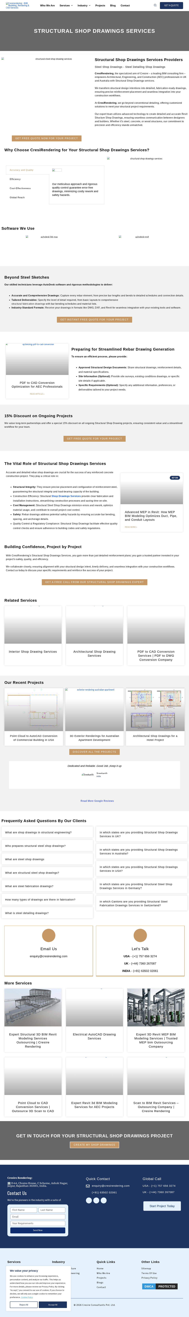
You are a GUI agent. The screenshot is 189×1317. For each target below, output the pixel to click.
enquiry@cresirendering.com (48, 956)
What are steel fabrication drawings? (29, 886)
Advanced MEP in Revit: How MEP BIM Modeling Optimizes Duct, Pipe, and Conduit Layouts (151, 515)
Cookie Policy (27, 1297)
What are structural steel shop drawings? (32, 872)
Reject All (23, 1305)
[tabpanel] (76, 185)
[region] (38, 1288)
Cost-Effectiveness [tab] (20, 188)
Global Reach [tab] (17, 197)
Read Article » (37, 394)
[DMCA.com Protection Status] (159, 1286)
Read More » (131, 527)
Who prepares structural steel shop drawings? (35, 845)
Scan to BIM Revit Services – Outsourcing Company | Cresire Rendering (156, 1107)
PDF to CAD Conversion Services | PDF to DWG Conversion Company (156, 655)
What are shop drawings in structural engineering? (38, 832)
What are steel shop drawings (24, 859)
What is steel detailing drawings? (27, 913)
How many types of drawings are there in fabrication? (40, 899)
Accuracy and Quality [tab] (22, 170)
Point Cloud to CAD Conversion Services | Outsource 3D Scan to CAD (33, 1107)
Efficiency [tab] (15, 179)
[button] (71, 5)
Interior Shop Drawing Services (33, 651)
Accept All (52, 1305)
